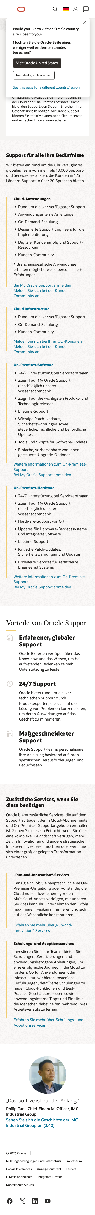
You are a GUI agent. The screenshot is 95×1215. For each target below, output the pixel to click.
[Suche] (55, 9)
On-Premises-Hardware (34, 487)
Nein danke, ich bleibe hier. (33, 75)
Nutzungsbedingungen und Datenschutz (33, 1161)
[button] (9, 9)
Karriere (71, 1169)
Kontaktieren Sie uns (20, 1184)
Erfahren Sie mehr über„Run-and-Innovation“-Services (43, 927)
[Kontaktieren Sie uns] (86, 9)
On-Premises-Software (33, 364)
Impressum (74, 1161)
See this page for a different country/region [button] (46, 87)
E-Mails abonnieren (19, 1177)
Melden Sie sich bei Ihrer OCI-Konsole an (49, 341)
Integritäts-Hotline (49, 1177)
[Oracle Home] (21, 9)
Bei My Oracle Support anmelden (42, 285)
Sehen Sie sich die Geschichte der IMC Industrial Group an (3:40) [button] (42, 1122)
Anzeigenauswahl (49, 1169)
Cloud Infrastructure (31, 308)
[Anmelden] (76, 9)
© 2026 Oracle (16, 1153)
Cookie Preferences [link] (19, 1169)
